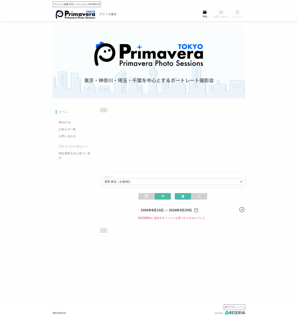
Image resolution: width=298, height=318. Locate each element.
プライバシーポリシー (73, 146)
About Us (65, 122)
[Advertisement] (172, 140)
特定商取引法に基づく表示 (74, 155)
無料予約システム (234, 307)
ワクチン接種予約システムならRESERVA (77, 4)
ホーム (63, 111)
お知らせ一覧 (67, 129)
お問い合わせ (67, 136)
